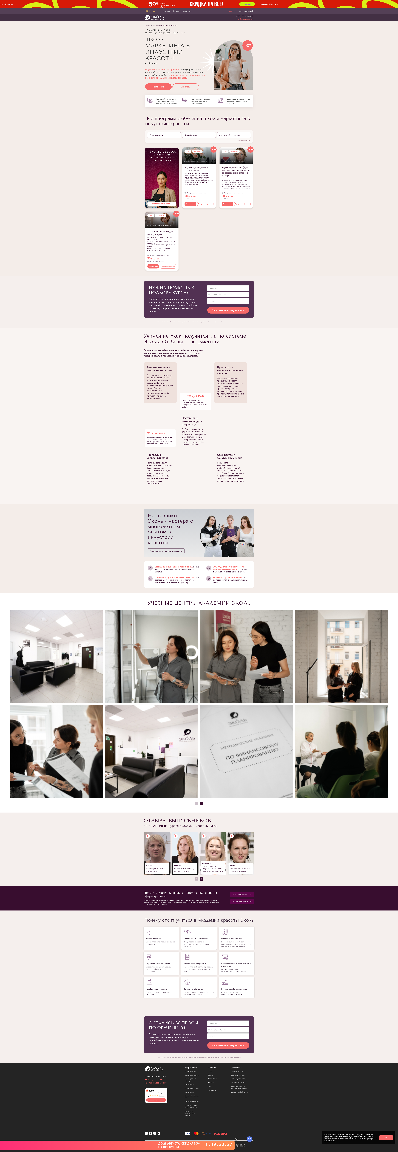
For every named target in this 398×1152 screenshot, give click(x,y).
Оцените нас (156, 1100)
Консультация (190, 204)
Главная (147, 25)
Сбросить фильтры (243, 140)
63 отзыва (161, 1096)
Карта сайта (212, 1090)
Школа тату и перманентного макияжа (190, 1113)
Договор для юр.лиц (238, 1083)
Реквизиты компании (238, 1075)
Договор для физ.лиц (238, 1079)
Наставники (186, 11)
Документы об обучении (239, 1092)
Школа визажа (189, 1085)
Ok (386, 1138)
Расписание (158, 87)
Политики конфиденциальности (231, 322)
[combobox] (209, 294)
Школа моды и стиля (191, 1088)
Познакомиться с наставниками (166, 551)
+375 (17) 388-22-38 (244, 16)
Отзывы (210, 1075)
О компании (165, 11)
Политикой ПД (329, 1141)
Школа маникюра (190, 1071)
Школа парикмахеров (192, 1102)
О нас (210, 1071)
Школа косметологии (192, 1075)
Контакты (176, 11)
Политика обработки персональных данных (239, 1087)
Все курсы (185, 87)
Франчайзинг (212, 1079)
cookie (326, 1137)
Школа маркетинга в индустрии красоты (191, 1106)
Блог (209, 1086)
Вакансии (211, 1083)
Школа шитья (189, 1092)
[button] (196, 803)
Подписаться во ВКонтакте (240, 902)
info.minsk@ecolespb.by (155, 1083)
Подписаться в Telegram (239, 894)
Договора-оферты (213, 322)
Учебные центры (237, 1071)
